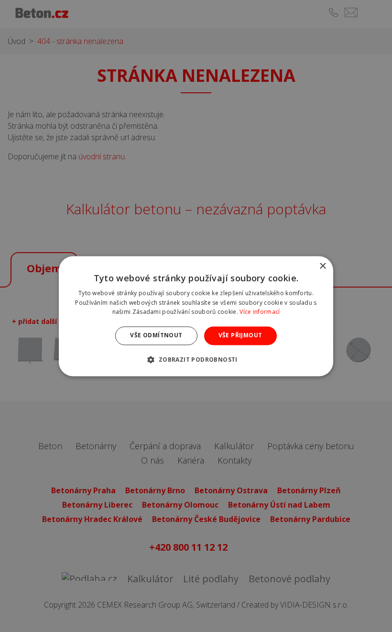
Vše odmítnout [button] (156, 336)
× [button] (322, 266)
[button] (195, 359)
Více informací (260, 312)
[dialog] (196, 316)
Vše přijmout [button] (240, 336)
